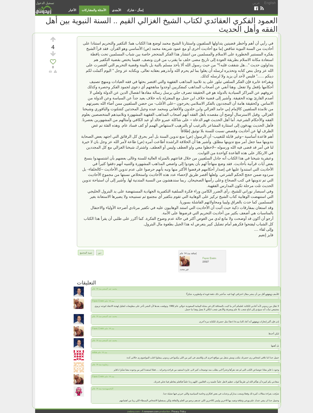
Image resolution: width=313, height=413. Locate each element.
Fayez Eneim (209, 258)
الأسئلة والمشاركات (94, 10)
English (270, 2)
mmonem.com (151, 411)
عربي (256, 2)
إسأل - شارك (135, 10)
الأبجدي (116, 10)
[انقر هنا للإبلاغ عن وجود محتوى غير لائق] (55, 71)
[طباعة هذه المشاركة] (50, 71)
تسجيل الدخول (45, 3)
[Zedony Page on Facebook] (256, 8)
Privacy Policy (178, 411)
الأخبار (72, 10)
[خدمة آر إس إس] (262, 8)
